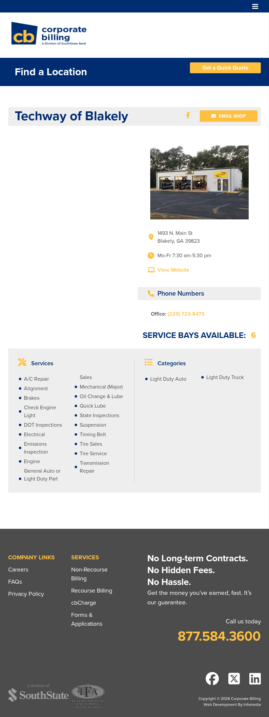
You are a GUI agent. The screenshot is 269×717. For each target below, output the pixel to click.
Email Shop (231, 116)
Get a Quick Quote (225, 67)
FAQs (15, 581)
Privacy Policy (26, 593)
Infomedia (252, 704)
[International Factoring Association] (88, 707)
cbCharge (83, 602)
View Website (173, 270)
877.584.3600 (219, 636)
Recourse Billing (91, 590)
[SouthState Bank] (38, 701)
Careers (18, 569)
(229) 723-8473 (186, 314)
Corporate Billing (51, 35)
